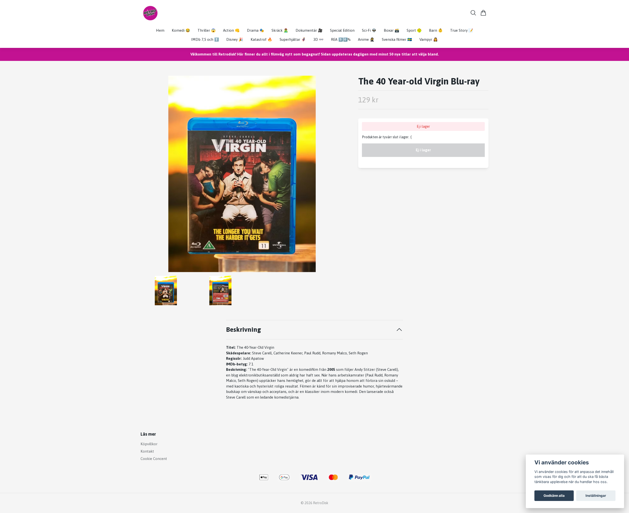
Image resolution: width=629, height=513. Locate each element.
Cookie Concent (154, 459)
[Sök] (473, 13)
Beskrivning (243, 329)
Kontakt (147, 451)
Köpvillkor (149, 444)
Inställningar (596, 496)
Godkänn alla (554, 496)
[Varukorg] (483, 13)
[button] (335, 175)
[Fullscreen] (242, 174)
